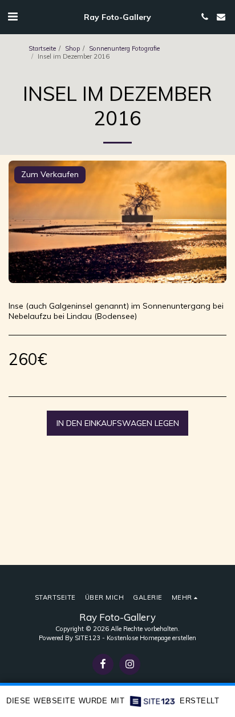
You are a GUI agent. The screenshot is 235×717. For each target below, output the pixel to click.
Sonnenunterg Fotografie (124, 48)
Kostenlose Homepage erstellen (151, 638)
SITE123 (87, 638)
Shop (72, 48)
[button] (12, 16)
